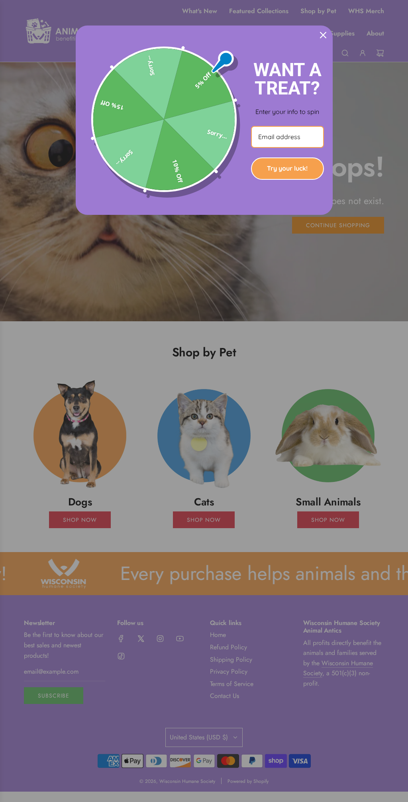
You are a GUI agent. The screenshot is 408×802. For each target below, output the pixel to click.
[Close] (323, 35)
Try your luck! (287, 168)
